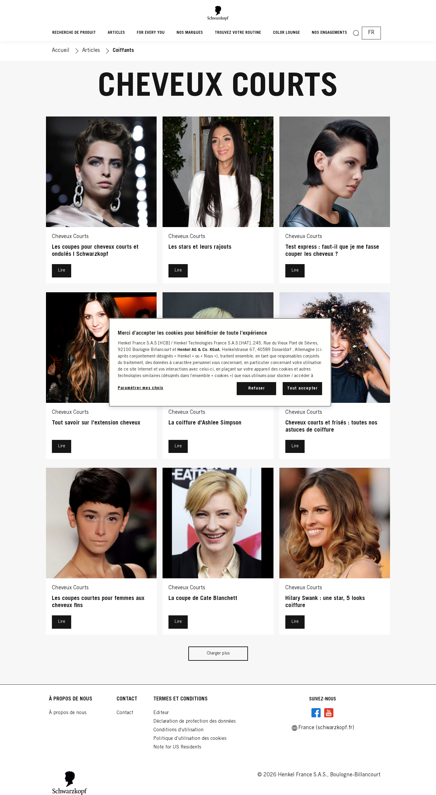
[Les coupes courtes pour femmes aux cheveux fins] (101, 553)
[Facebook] (316, 713)
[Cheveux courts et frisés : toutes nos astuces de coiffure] (334, 377)
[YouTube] (328, 713)
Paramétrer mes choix (140, 388)
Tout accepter (302, 388)
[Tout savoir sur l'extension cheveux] (101, 377)
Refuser (256, 388)
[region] (220, 362)
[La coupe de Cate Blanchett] (218, 553)
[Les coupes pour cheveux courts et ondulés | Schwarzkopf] (101, 201)
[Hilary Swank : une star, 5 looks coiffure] (334, 553)
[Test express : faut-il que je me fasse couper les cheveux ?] (334, 201)
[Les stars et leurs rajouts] (218, 201)
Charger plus (218, 654)
